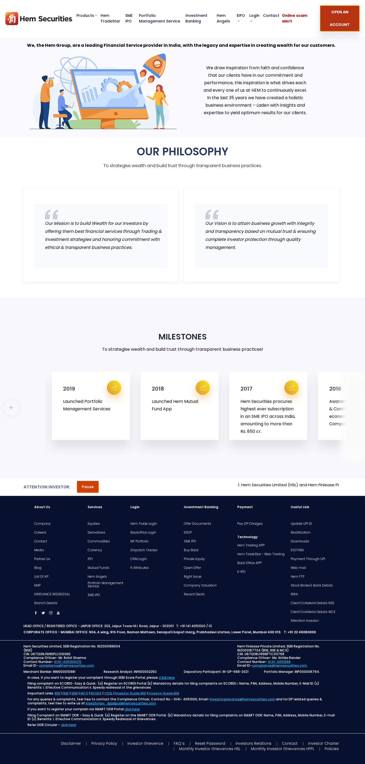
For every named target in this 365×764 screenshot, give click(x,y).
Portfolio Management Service (159, 18)
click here (132, 709)
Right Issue (192, 576)
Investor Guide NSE (130, 693)
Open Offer (192, 567)
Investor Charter (323, 743)
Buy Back (191, 550)
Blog (37, 567)
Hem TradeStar (110, 18)
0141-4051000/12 (67, 661)
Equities (94, 523)
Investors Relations (253, 743)
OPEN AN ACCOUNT (340, 18)
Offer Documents (197, 523)
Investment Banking (196, 18)
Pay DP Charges (250, 523)
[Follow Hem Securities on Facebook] (35, 613)
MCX (84, 693)
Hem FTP (297, 576)
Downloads (300, 541)
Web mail (298, 567)
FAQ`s (179, 743)
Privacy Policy (104, 743)
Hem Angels (223, 18)
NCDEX (96, 693)
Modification (300, 532)
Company (42, 523)
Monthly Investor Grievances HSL (209, 748)
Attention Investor (305, 620)
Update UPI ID (301, 523)
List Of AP (41, 576)
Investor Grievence (145, 743)
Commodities (99, 541)
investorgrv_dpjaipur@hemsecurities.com (121, 703)
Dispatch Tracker (143, 550)
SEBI (74, 693)
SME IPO (129, 18)
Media (39, 550)
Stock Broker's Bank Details (312, 585)
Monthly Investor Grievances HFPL (282, 748)
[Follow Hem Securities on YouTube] (58, 613)
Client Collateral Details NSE (312, 603)
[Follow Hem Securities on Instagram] (50, 613)
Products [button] (85, 15)
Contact (271, 15)
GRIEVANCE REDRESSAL (52, 594)
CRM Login (138, 559)
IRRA (294, 594)
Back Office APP (249, 563)
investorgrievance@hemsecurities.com (242, 699)
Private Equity (194, 559)
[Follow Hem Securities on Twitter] (43, 613)
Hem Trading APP (251, 545)
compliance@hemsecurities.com (66, 665)
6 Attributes (139, 567)
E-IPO (241, 571)
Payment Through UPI (308, 559)
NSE (66, 693)
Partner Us (42, 559)
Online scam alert (294, 18)
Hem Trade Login (143, 523)
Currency (95, 550)
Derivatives (96, 532)
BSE (57, 693)
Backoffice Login (143, 532)
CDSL (108, 693)
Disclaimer (71, 743)
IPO (90, 559)
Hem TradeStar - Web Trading (261, 554)
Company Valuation (200, 585)
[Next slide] (11, 407)
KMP (37, 585)
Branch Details (45, 603)
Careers (40, 532)
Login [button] (254, 15)
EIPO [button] (241, 15)
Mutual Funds (98, 567)
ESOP (188, 532)
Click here (167, 677)
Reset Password (210, 743)
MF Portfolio (139, 541)
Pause (88, 486)
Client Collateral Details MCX (313, 611)
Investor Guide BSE (164, 693)
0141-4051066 (279, 661)
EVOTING (297, 550)
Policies (332, 748)
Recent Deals (194, 594)
